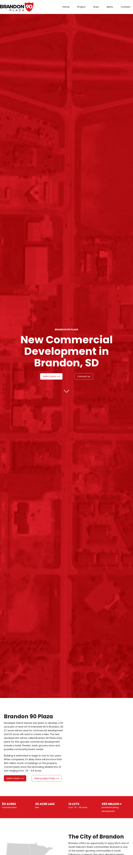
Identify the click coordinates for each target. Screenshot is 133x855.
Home (65, 6)
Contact (125, 6)
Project (81, 6)
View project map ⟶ (46, 778)
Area (96, 6)
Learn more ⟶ (51, 376)
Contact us (83, 376)
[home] (17, 7)
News (110, 6)
